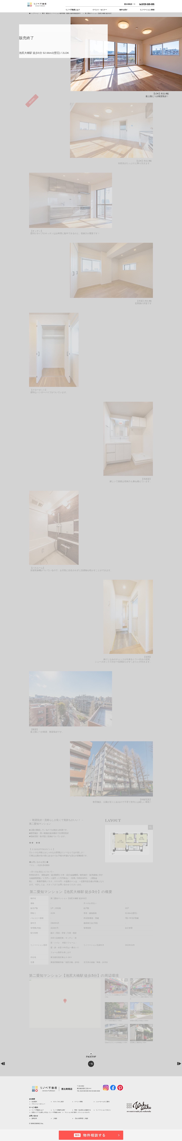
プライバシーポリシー (38, 1104)
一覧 (91, 1064)
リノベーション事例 (147, 10)
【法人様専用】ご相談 (81, 1118)
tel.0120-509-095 (146, 4)
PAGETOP (91, 1057)
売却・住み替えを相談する (82, 1110)
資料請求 (34, 1118)
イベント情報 (78, 1101)
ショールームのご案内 (102, 1101)
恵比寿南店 (128, 4)
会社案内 (34, 1101)
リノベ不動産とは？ (73, 10)
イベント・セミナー (99, 10)
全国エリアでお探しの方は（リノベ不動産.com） (47, 1112)
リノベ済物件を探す (59, 1110)
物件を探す (123, 10)
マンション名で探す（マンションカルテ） (78, 1112)
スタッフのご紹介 (58, 1101)
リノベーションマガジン (103, 1110)
